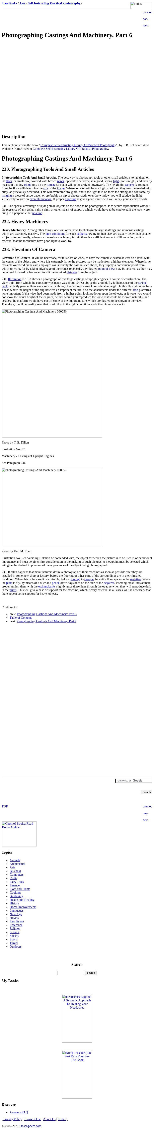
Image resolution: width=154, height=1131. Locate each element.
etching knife (46, 586)
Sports (14, 939)
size (45, 188)
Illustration (14, 279)
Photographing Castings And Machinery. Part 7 (46, 621)
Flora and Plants (20, 889)
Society (14, 935)
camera (51, 184)
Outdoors (15, 946)
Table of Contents (21, 617)
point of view (106, 268)
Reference (16, 925)
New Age (16, 914)
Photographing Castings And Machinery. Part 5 (47, 614)
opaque (89, 579)
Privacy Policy (12, 1119)
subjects (82, 233)
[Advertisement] (77, 71)
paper (60, 181)
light (116, 181)
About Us (49, 1119)
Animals (15, 860)
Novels (14, 917)
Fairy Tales (17, 881)
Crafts (13, 878)
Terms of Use (32, 1119)
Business (15, 871)
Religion (15, 928)
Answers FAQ (19, 1112)
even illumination (41, 199)
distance (72, 272)
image (61, 188)
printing (75, 579)
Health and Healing (22, 899)
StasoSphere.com (30, 1126)
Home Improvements (23, 907)
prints (12, 590)
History (14, 903)
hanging (7, 195)
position (37, 213)
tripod (27, 184)
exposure (70, 199)
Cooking (15, 892)
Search (62, 1119)
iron (135, 290)
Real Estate (17, 921)
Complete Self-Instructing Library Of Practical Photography (78, 145)
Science (14, 932)
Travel (14, 943)
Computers (16, 874)
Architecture (17, 863)
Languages (16, 910)
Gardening (16, 896)
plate (9, 582)
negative (135, 579)
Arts (12, 867)
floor (9, 181)
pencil (56, 582)
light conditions (55, 233)
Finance (15, 885)
